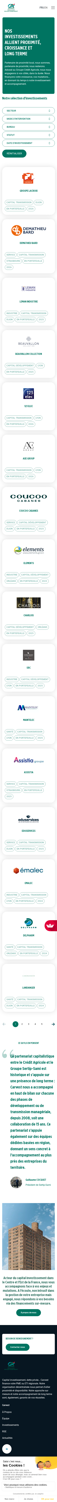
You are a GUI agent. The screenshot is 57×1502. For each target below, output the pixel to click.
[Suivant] (53, 1024)
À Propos (7, 1412)
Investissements (10, 1425)
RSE (4, 1431)
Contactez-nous (17, 1347)
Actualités (7, 1438)
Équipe (5, 1418)
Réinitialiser (14, 153)
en (46, 7)
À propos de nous (28, 1312)
